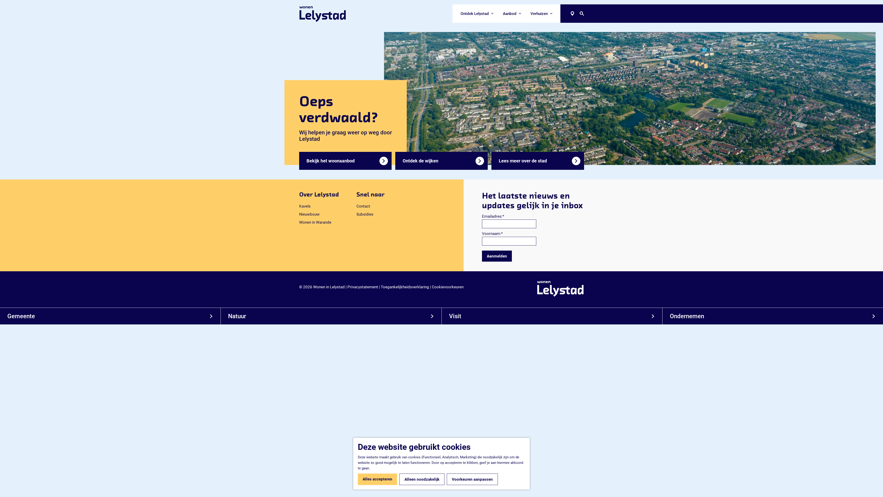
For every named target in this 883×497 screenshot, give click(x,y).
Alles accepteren (377, 479)
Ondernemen (687, 316)
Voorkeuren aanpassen (472, 479)
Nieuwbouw (309, 214)
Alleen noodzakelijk (421, 479)
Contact (363, 206)
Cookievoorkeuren (448, 287)
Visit (455, 316)
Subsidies (364, 214)
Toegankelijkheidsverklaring (405, 287)
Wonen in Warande (315, 222)
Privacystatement (362, 287)
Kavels (305, 206)
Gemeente (21, 316)
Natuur (237, 316)
